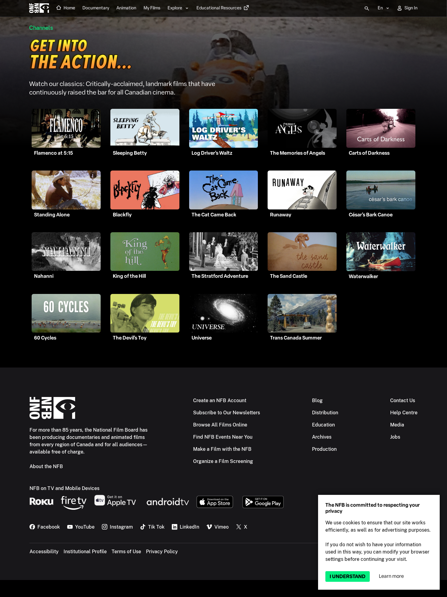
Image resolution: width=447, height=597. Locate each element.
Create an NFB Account (219, 400)
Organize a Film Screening (223, 461)
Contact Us (402, 400)
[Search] (366, 8)
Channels (41, 28)
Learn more (391, 576)
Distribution (325, 413)
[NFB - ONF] (39, 8)
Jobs (395, 437)
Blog (317, 400)
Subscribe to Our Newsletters (226, 413)
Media (397, 425)
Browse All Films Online (220, 425)
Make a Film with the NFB (222, 449)
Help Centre (404, 413)
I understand (348, 576)
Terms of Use (126, 551)
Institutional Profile (85, 551)
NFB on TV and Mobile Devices (64, 488)
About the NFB (46, 466)
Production (324, 449)
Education (323, 425)
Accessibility (44, 551)
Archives (321, 437)
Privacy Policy (162, 551)
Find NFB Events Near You (222, 437)
